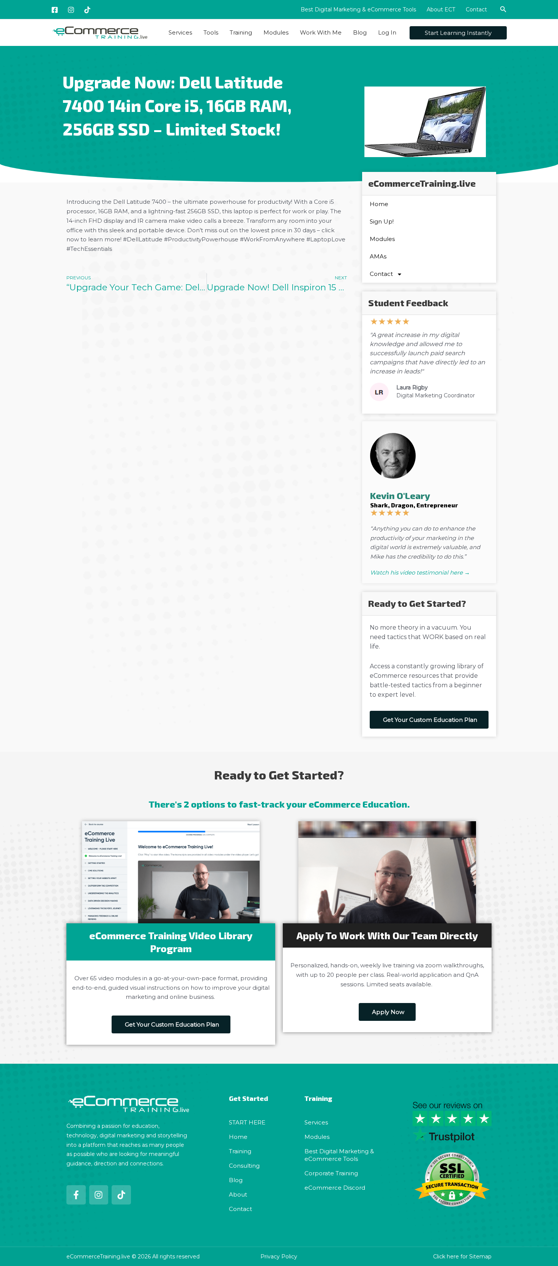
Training (241, 32)
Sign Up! (382, 221)
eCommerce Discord (334, 1187)
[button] (503, 9)
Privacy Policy (278, 1256)
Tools (210, 32)
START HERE (247, 1122)
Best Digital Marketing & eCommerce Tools (358, 9)
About (238, 1194)
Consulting (244, 1165)
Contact (476, 9)
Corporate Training (331, 1173)
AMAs (378, 256)
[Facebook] (54, 9)
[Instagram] (71, 9)
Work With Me (321, 32)
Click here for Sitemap (462, 1256)
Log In (387, 32)
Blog (360, 32)
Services (180, 32)
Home (379, 204)
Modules (275, 32)
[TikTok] (87, 9)
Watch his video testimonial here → (420, 572)
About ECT (441, 9)
